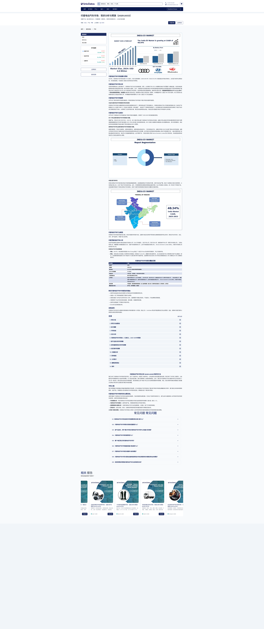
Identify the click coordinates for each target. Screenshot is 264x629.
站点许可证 (86, 56)
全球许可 (86, 60)
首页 (82, 29)
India (85, 22)
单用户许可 (86, 51)
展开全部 (180, 316)
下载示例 (171, 23)
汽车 (92, 22)
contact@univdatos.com (172, 4)
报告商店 (88, 29)
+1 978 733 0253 (170, 3)
